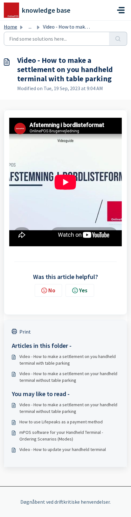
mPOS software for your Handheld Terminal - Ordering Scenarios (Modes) (61, 435)
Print (25, 331)
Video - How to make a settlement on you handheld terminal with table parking (67, 360)
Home (10, 26)
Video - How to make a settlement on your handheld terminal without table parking (68, 377)
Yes (83, 290)
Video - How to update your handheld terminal (62, 449)
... (30, 26)
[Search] (118, 39)
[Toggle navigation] (120, 10)
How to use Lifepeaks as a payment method (61, 422)
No (51, 290)
